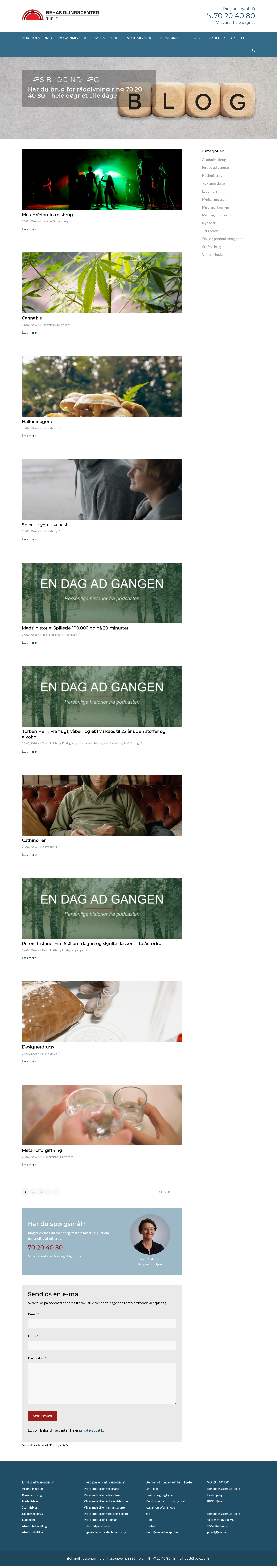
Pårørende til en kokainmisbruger (106, 1501)
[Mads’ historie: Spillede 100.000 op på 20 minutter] (102, 593)
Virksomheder (213, 254)
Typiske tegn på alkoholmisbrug (105, 1532)
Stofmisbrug (61, 221)
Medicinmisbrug (214, 199)
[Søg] (253, 50)
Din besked (37, 1358)
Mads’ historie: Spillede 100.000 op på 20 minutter (75, 627)
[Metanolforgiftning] (102, 1115)
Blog (149, 1519)
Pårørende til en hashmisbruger (105, 1507)
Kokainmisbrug (112, 743)
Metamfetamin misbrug (47, 214)
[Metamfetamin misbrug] (102, 179)
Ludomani (71, 634)
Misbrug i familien (215, 207)
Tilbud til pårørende (97, 1526)
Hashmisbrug (50, 324)
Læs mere (29, 229)
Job (148, 1513)
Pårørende (210, 231)
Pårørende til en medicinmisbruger (107, 1513)
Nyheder (47, 221)
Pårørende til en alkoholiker (102, 1495)
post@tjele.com (217, 1532)
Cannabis (32, 317)
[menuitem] (37, 38)
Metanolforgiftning (42, 1150)
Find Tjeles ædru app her (162, 1532)
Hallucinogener (38, 421)
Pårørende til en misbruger (102, 1488)
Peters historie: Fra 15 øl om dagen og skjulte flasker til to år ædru (91, 943)
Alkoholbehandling (34, 1526)
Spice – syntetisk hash (45, 524)
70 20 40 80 (234, 15)
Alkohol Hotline (32, 1532)
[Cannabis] (102, 282)
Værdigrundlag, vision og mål (165, 1501)
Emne (33, 1336)
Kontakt (151, 1526)
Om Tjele (152, 1488)
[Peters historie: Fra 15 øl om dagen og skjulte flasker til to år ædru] (102, 908)
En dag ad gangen (53, 634)
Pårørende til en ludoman (100, 1519)
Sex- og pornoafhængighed (222, 239)
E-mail (33, 1314)
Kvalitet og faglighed (160, 1495)
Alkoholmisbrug (51, 743)
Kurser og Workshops (160, 1507)
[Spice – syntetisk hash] (102, 489)
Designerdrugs (38, 1046)
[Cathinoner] (102, 805)
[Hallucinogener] (102, 386)
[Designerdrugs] (102, 1011)
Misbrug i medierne (216, 215)
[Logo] (60, 14)
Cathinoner (34, 840)
